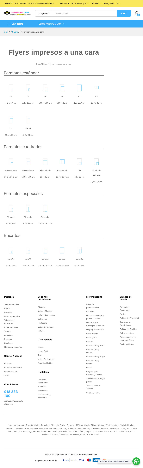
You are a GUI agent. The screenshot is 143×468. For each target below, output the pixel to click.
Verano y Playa (93, 393)
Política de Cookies (128, 329)
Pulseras (8, 363)
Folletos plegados (12, 316)
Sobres (7, 331)
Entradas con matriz (13, 367)
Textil (40, 355)
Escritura (90, 311)
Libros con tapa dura (13, 347)
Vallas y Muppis (45, 311)
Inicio (38, 64)
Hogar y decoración (95, 329)
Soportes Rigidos (45, 363)
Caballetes (42, 319)
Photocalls (42, 323)
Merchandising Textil (95, 345)
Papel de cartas (11, 327)
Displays (41, 307)
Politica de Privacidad (129, 318)
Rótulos (41, 331)
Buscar (124, 13)
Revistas (8, 339)
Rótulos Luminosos (46, 315)
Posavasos (42, 390)
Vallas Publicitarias (46, 359)
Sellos (6, 375)
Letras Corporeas (45, 327)
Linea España (92, 333)
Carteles (8, 312)
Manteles (42, 386)
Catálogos (8, 343)
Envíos (123, 314)
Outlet (89, 367)
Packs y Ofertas (127, 344)
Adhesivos (8, 335)
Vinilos (41, 347)
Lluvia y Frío (91, 337)
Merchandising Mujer (95, 356)
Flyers (44, 64)
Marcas (89, 341)
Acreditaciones (10, 371)
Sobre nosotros (127, 333)
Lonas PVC (43, 351)
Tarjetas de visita (11, 304)
